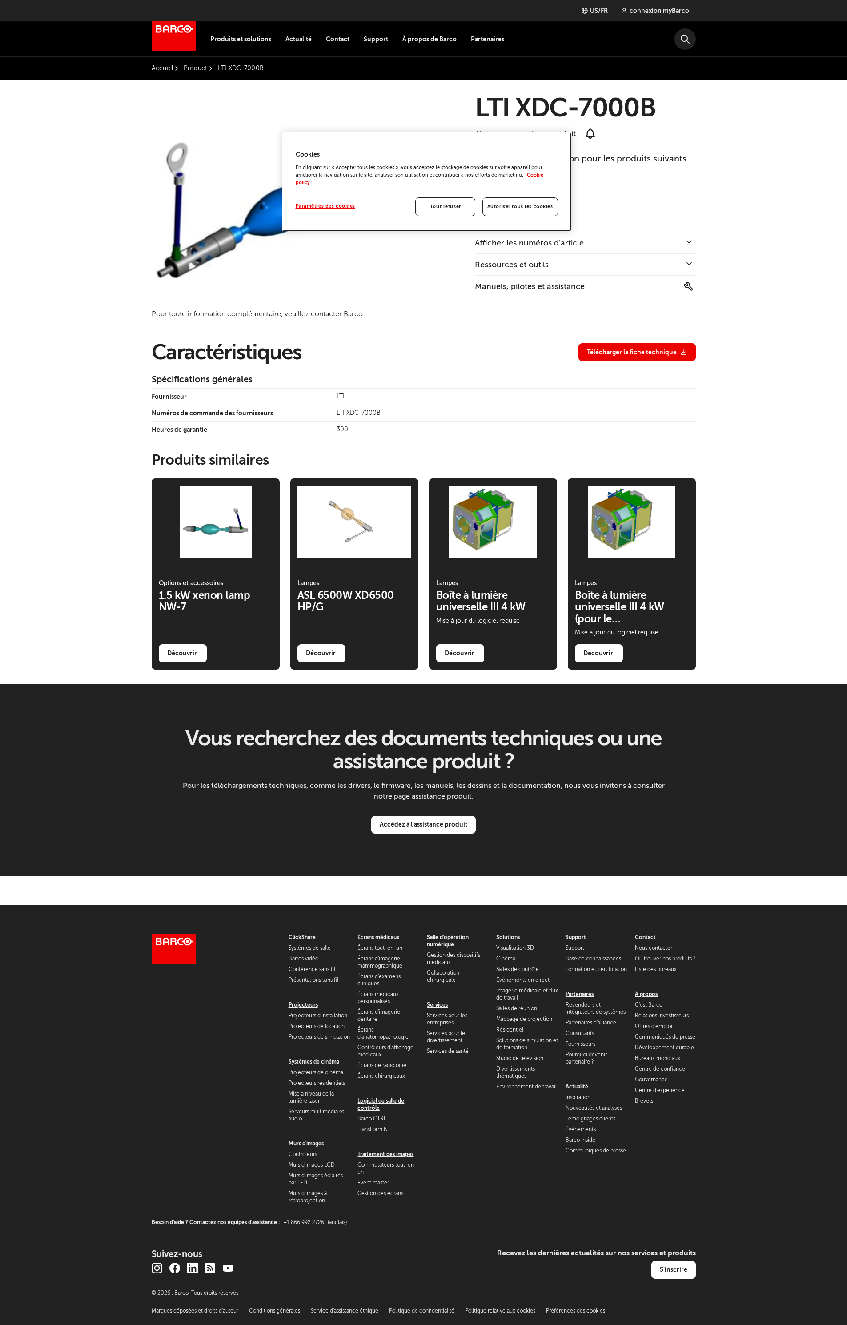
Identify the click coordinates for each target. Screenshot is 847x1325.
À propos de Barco (429, 39)
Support (376, 39)
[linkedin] (192, 1268)
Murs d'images (306, 1143)
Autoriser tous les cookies (520, 206)
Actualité (298, 39)
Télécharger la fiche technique (632, 352)
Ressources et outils (512, 264)
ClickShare (302, 937)
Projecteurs (303, 1005)
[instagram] (157, 1268)
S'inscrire (673, 1269)
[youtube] (228, 1268)
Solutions (508, 937)
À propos (646, 994)
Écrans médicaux (378, 937)
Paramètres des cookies (326, 206)
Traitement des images (385, 1154)
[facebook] (174, 1268)
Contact (337, 39)
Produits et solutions (240, 39)
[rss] (210, 1268)
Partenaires (487, 39)
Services (437, 1005)
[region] (426, 181)
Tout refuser (445, 206)
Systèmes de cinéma (314, 1062)
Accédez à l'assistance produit (423, 824)
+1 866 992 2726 (315, 1222)
